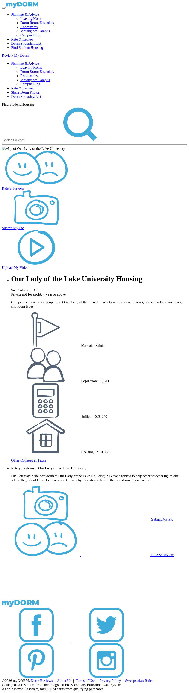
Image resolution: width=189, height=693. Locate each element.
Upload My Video (15, 268)
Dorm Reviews (42, 681)
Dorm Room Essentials (37, 23)
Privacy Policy (110, 681)
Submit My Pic (13, 228)
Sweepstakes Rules (139, 681)
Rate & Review (22, 39)
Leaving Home (31, 19)
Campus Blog (30, 35)
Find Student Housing (27, 48)
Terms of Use (85, 681)
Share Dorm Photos (25, 92)
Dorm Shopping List (26, 43)
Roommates (29, 27)
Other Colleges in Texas (28, 460)
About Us (64, 681)
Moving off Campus (35, 31)
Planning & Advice (25, 14)
